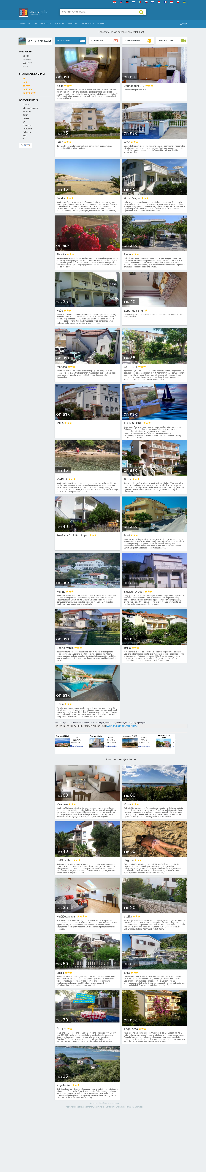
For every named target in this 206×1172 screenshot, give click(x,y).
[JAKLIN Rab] (87, 856)
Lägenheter (24, 24)
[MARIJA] (87, 475)
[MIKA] (87, 419)
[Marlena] (87, 362)
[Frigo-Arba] (154, 1024)
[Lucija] (87, 968)
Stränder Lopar (132, 41)
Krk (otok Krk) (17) (97, 722)
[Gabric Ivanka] (87, 643)
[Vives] (154, 800)
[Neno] (154, 250)
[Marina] (87, 587)
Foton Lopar (97, 41)
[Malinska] (87, 800)
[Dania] (87, 700)
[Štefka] (154, 912)
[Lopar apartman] (154, 306)
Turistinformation (42, 24)
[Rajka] (154, 643)
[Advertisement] (121, 1137)
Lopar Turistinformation (39, 41)
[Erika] (154, 968)
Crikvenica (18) (82, 722)
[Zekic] (87, 81)
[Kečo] (87, 306)
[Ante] (154, 138)
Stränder (60, 24)
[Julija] (87, 138)
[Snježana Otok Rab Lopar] (87, 531)
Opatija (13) (110, 722)
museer (101, 24)
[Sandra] (87, 194)
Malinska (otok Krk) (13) (126, 722)
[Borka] (154, 475)
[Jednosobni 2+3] (154, 81)
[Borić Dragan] (154, 194)
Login (184, 23)
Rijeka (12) (141, 722)
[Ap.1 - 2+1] (154, 362)
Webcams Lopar (165, 41)
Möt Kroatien (87, 24)
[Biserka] (87, 250)
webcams (72, 24)
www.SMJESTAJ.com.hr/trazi (122, 726)
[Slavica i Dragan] (154, 587)
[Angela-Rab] (87, 1081)
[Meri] (154, 531)
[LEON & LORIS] (154, 419)
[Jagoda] (154, 856)
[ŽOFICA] (87, 1024)
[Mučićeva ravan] (87, 912)
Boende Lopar (63, 41)
